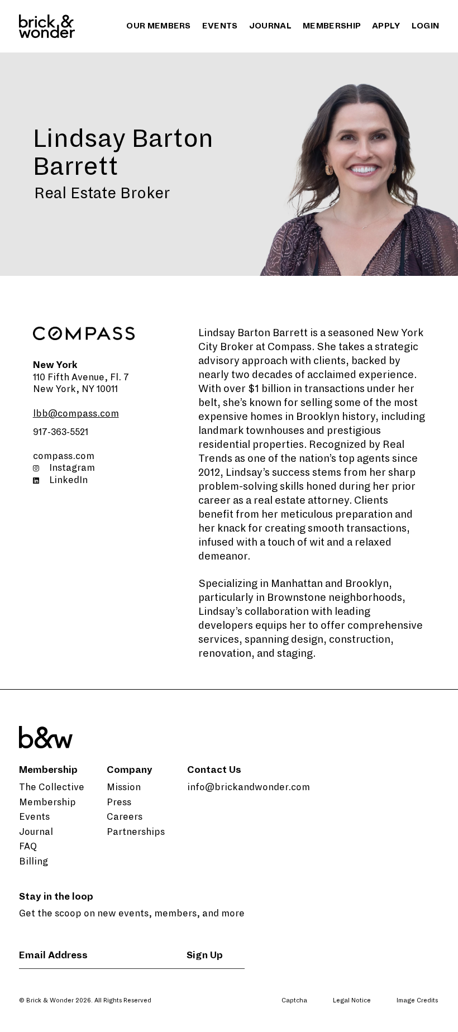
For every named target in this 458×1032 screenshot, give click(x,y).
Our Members (158, 25)
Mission (124, 787)
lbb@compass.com (76, 414)
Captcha (294, 1000)
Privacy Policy (360, 1019)
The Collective (51, 787)
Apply (386, 25)
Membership (332, 25)
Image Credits (417, 1000)
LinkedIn (68, 480)
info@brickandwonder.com (248, 787)
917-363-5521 (60, 432)
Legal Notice (352, 1000)
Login (426, 25)
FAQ (28, 847)
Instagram (72, 468)
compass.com (63, 456)
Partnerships (136, 832)
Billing (33, 862)
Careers (124, 817)
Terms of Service (420, 1019)
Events (220, 25)
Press (119, 802)
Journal (270, 25)
